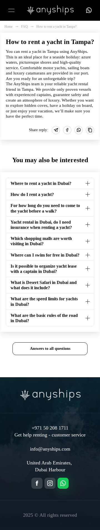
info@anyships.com (50, 449)
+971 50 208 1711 (50, 428)
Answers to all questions (50, 348)
